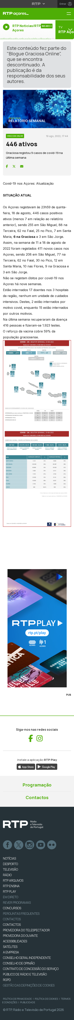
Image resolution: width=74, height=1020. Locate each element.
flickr (52, 845)
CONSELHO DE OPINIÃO (19, 963)
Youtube (41, 845)
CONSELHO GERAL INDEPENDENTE (27, 958)
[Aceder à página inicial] (24, 14)
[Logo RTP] (23, 824)
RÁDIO (7, 875)
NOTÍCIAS (9, 858)
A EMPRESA (11, 952)
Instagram (30, 845)
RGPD (7, 980)
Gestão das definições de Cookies (28, 985)
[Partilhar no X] (14, 166)
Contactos (37, 797)
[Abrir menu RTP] (37, 3)
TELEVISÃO (10, 869)
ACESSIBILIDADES (15, 941)
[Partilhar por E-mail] (21, 166)
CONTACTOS (12, 924)
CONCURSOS (12, 908)
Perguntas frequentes (21, 913)
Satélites (10, 947)
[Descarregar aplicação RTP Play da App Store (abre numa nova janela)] (26, 766)
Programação (37, 785)
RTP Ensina (11, 886)
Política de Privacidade (17, 998)
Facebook (7, 845)
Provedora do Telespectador (26, 930)
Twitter (18, 845)
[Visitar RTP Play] (37, 628)
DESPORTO (10, 864)
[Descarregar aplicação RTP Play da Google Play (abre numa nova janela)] (46, 766)
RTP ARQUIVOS (13, 880)
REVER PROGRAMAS (17, 902)
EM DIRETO (10, 897)
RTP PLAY (9, 891)
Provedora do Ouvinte (20, 935)
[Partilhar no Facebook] (7, 166)
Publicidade (27, 1002)
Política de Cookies (46, 998)
